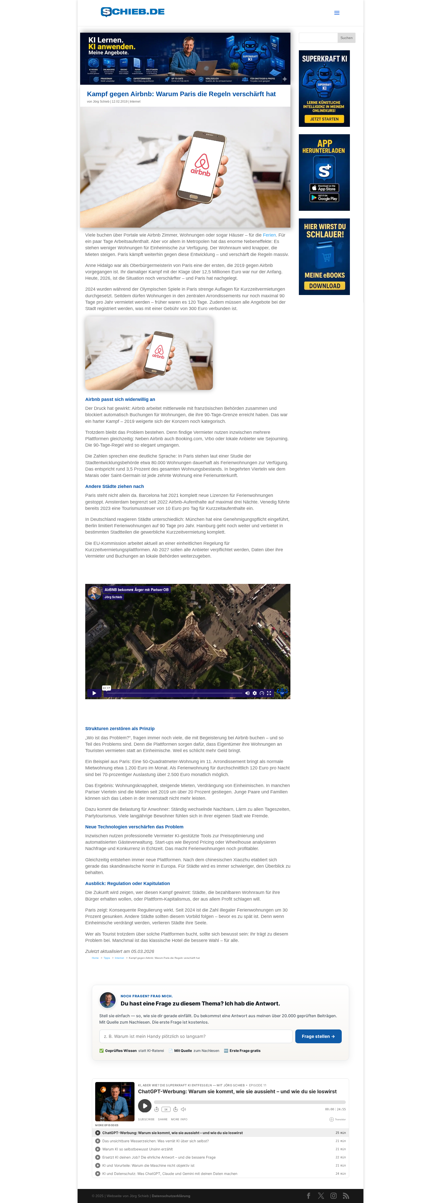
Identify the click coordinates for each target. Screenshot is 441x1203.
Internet (135, 101)
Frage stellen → (318, 1036)
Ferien (269, 235)
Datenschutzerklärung (171, 1196)
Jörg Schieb (101, 101)
